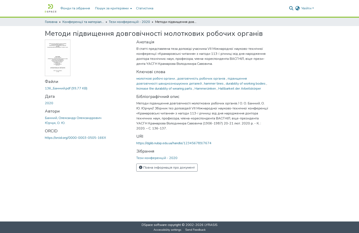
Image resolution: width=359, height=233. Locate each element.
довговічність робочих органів (201, 78)
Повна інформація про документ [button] (168, 167)
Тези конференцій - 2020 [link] (129, 22)
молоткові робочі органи (156, 78)
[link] (88, 88)
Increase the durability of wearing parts (164, 88)
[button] (50, 8)
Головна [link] (51, 22)
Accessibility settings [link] (167, 230)
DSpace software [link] (154, 225)
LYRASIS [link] (211, 225)
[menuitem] (113, 8)
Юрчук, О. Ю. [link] (55, 123)
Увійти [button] (306, 8)
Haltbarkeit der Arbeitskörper (239, 88)
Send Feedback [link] (195, 230)
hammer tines (214, 83)
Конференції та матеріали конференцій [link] (83, 22)
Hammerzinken (205, 88)
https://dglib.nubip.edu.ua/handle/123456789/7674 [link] (173, 143)
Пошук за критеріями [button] (112, 8)
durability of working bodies (246, 83)
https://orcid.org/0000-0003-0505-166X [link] (75, 137)
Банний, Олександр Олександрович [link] (73, 118)
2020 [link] (49, 103)
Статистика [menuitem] (144, 8)
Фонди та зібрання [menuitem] (75, 8)
